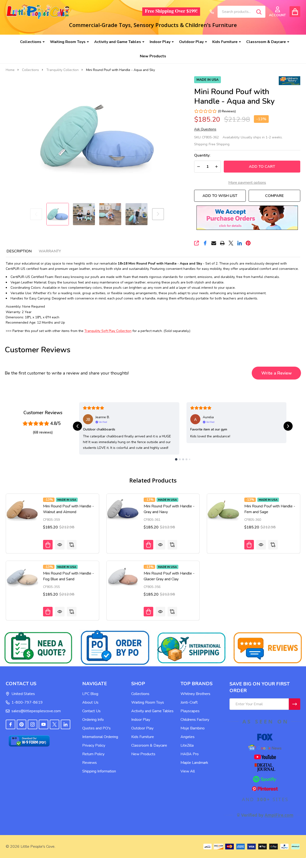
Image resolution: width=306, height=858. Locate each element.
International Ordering (100, 736)
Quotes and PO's (96, 728)
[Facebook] (205, 243)
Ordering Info (93, 719)
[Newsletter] (294, 704)
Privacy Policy (93, 745)
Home (10, 70)
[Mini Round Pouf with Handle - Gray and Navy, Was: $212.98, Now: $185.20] (123, 510)
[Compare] (71, 544)
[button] (247, 218)
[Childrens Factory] (289, 80)
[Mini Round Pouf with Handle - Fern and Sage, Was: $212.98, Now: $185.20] (223, 510)
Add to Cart (262, 166)
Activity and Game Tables (117, 41)
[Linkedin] (239, 243)
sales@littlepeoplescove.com (36, 711)
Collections (30, 41)
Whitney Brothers (195, 693)
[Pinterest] (248, 243)
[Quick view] (60, 544)
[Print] (222, 243)
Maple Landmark (194, 762)
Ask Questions (205, 129)
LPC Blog (90, 693)
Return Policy (93, 754)
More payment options (247, 182)
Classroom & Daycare (266, 41)
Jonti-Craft (189, 702)
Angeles (187, 736)
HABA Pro (189, 754)
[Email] (213, 243)
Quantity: (202, 155)
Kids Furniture (225, 41)
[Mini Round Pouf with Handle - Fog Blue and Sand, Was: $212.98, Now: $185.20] (22, 577)
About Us (90, 702)
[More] (42, 42)
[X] (231, 243)
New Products (153, 56)
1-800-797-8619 (27, 702)
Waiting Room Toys (68, 41)
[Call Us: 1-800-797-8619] (212, 12)
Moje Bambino (192, 728)
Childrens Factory (194, 719)
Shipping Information (99, 771)
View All (187, 771)
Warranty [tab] (50, 251)
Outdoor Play (191, 41)
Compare (274, 195)
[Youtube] (43, 724)
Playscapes (190, 711)
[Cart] (295, 11)
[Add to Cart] (48, 544)
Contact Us (91, 711)
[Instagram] (32, 724)
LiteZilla (187, 745)
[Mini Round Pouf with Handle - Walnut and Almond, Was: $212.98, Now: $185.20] (22, 510)
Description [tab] (19, 251)
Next (158, 214)
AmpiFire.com (279, 815)
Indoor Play (160, 41)
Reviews (89, 762)
